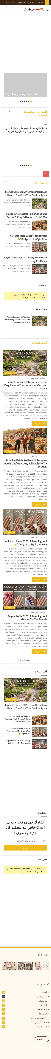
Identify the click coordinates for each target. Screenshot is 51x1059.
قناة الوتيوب (41, 1039)
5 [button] (22, 101)
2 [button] (28, 101)
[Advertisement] (25, 42)
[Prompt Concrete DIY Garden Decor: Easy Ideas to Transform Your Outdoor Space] (39, 203)
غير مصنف (43, 1001)
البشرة (44, 992)
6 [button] (20, 101)
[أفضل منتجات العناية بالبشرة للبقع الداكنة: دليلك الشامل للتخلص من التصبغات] (25, 966)
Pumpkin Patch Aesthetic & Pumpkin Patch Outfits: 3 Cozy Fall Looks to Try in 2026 (25, 463)
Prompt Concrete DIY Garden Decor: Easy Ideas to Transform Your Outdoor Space (17, 319)
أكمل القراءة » (39, 423)
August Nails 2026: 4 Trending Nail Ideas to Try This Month (27, 618)
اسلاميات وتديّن (41, 1022)
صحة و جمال (42, 996)
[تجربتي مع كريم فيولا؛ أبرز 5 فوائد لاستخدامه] (41, 966)
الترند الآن (43, 1005)
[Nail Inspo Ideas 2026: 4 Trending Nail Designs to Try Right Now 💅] (39, 247)
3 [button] (26, 101)
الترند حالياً (43, 1014)
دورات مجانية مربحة (39, 1018)
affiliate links (41, 1009)
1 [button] (31, 102)
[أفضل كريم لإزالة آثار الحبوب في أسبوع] (9, 966)
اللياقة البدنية (42, 1027)
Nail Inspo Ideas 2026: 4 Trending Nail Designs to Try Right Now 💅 (25, 543)
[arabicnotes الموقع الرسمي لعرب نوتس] (33, 10)
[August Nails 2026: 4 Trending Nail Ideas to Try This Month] (39, 269)
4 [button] (24, 101)
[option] (25, 85)
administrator (40, 379)
